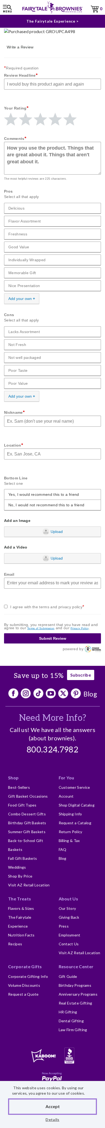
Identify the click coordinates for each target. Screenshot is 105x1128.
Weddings (17, 867)
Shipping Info (70, 814)
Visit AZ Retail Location (29, 885)
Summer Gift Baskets (27, 831)
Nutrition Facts (21, 935)
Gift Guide (68, 976)
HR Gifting (68, 1012)
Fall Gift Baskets (22, 858)
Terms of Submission (40, 628)
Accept (53, 1106)
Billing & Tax (69, 840)
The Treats (19, 898)
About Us (68, 898)
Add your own (20, 298)
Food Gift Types (22, 805)
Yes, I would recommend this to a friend (43, 494)
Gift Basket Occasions (28, 796)
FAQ (62, 849)
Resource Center (76, 966)
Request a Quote (23, 994)
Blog (90, 694)
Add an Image (17, 520)
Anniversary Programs (78, 994)
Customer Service (74, 787)
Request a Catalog (75, 823)
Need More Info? (52, 718)
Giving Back (69, 917)
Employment (69, 935)
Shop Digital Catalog (76, 805)
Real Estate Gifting (75, 1003)
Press (64, 926)
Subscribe (80, 674)
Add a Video (15, 547)
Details (52, 1119)
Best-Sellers (19, 787)
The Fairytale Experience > (52, 21)
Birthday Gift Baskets (27, 823)
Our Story (67, 908)
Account (66, 796)
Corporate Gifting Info (28, 976)
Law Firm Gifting (73, 1029)
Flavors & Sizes (21, 908)
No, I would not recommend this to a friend (46, 505)
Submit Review (52, 638)
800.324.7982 (52, 750)
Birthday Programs (75, 985)
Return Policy (70, 831)
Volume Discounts (24, 985)
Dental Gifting (71, 1021)
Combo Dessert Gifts (27, 814)
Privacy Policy (80, 628)
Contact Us (69, 944)
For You (66, 777)
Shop (13, 777)
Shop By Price (20, 876)
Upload (57, 531)
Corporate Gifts (25, 966)
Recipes (15, 944)
